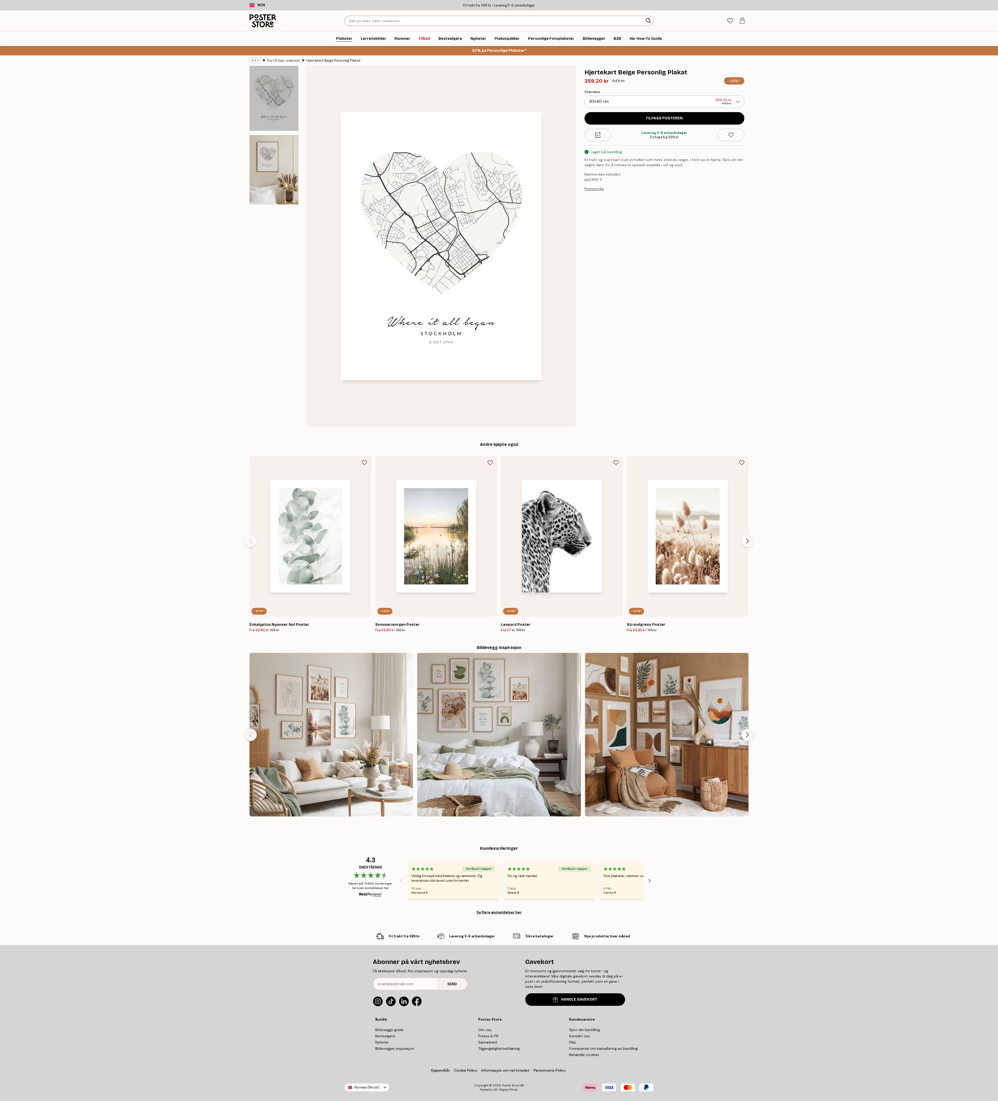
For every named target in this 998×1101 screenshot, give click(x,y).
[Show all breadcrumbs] (255, 60)
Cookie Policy (465, 1070)
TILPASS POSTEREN (664, 118)
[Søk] (649, 21)
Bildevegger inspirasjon (394, 1048)
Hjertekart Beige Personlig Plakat (333, 60)
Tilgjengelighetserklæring (499, 1048)
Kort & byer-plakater (283, 60)
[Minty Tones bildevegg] (331, 734)
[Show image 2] (274, 169)
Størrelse (592, 91)
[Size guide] (598, 135)
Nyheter (382, 1042)
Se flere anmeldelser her (499, 912)
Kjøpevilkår (440, 1070)
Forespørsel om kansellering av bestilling (603, 1048)
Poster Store (510, 1085)
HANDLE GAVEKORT (579, 999)
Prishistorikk (594, 189)
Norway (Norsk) (366, 1087)
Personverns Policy (550, 1070)
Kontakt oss (579, 1036)
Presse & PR (488, 1036)
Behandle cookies (584, 1054)
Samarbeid (487, 1042)
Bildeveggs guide (389, 1029)
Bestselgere (385, 1036)
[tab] (730, 21)
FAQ (572, 1042)
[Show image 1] (274, 98)
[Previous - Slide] (250, 541)
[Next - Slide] (747, 541)
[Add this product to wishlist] (731, 135)
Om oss (484, 1029)
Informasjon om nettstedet (505, 1070)
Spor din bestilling (584, 1029)
